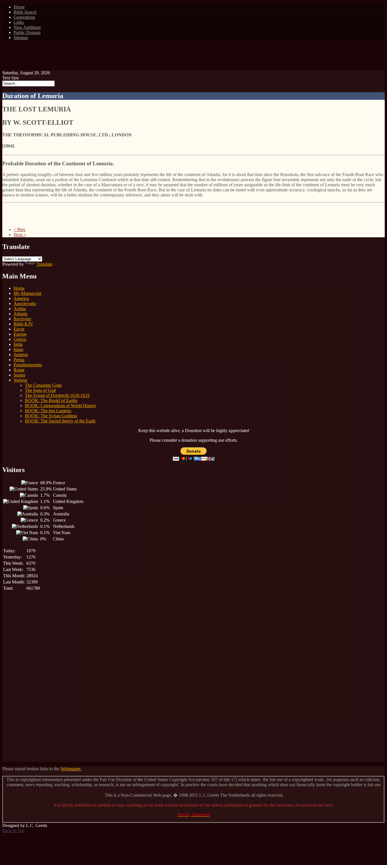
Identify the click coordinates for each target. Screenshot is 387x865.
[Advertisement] (193, 57)
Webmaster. (71, 768)
